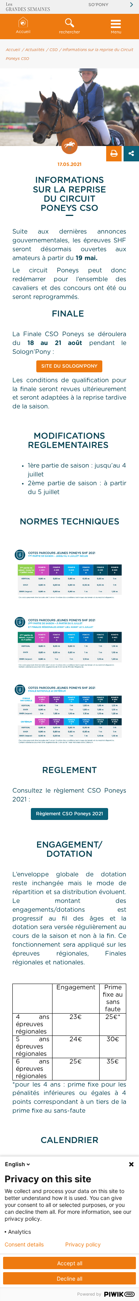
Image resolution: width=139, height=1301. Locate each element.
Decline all (69, 1278)
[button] (69, 26)
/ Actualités (33, 50)
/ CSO (52, 50)
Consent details (24, 1244)
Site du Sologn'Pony (69, 366)
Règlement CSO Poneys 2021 (69, 813)
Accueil (23, 32)
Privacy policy (83, 1244)
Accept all (69, 1263)
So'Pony (98, 5)
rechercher (69, 32)
